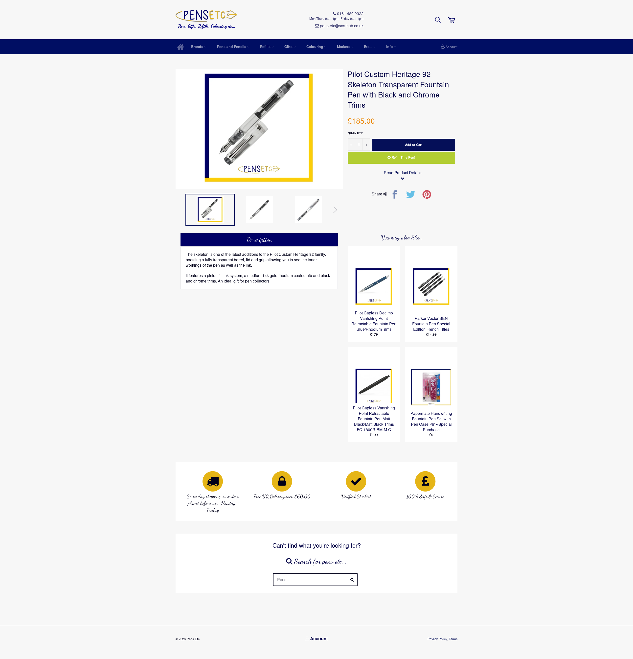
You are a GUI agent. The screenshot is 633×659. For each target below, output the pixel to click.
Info (390, 46)
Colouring (315, 46)
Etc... (368, 46)
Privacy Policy (437, 638)
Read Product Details (402, 172)
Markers (344, 46)
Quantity (355, 133)
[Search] (352, 579)
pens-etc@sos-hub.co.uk (341, 25)
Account (451, 46)
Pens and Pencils (232, 46)
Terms (453, 638)
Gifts (289, 46)
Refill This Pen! (403, 157)
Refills (265, 46)
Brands (197, 46)
